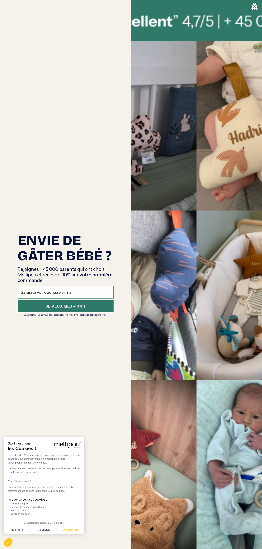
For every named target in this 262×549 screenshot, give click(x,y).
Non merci (17, 529)
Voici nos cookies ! (20, 514)
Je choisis (44, 529)
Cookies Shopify (19, 503)
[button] (8, 542)
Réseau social (18, 510)
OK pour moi (71, 529)
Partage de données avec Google (28, 507)
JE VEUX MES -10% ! (65, 306)
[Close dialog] (254, 7)
